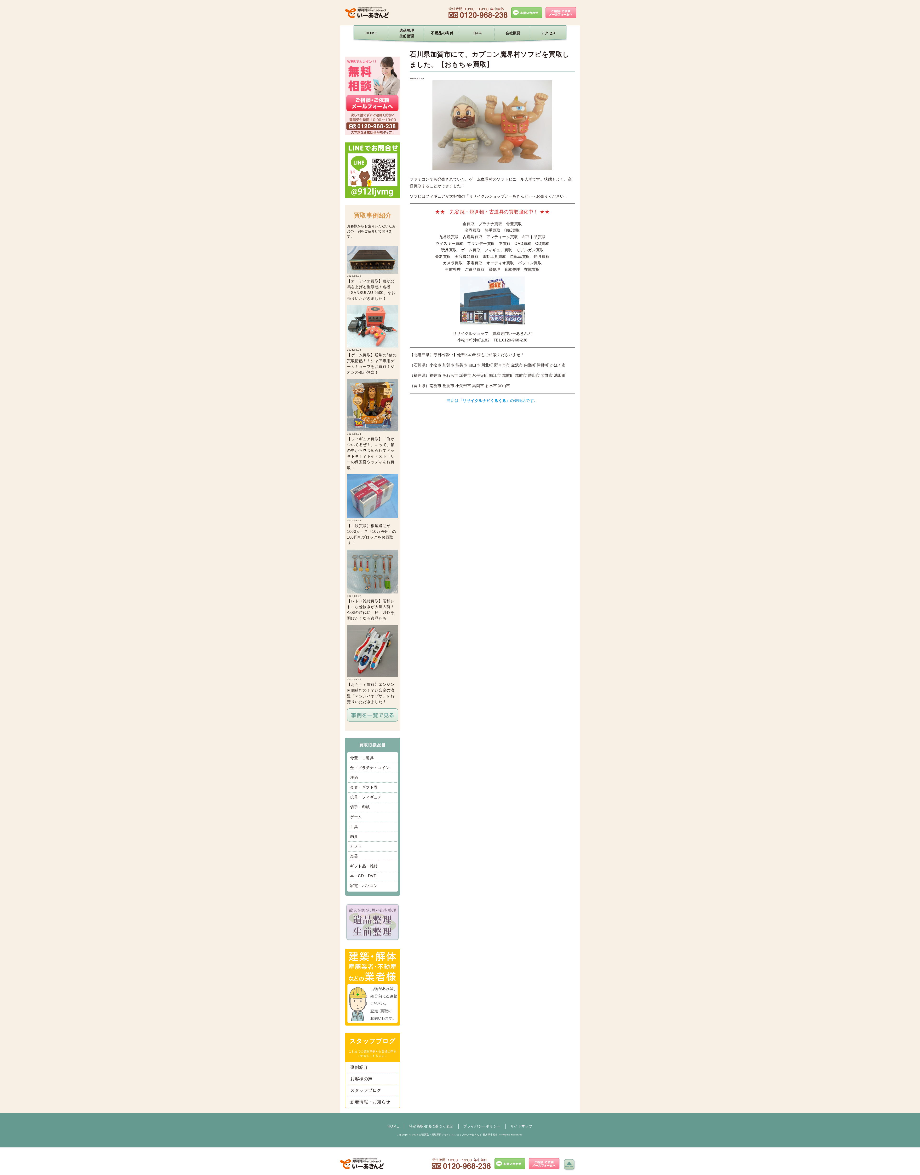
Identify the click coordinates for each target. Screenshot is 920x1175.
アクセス (548, 33)
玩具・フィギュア (366, 797)
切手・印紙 (360, 807)
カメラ (356, 846)
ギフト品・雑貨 (364, 866)
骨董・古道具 (362, 758)
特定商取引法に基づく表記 (431, 1126)
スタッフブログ (365, 1090)
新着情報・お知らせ (370, 1101)
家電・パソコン (364, 886)
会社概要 (513, 33)
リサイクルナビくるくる (484, 401)
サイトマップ (521, 1126)
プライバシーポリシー (481, 1126)
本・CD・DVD (363, 876)
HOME (371, 33)
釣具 (354, 836)
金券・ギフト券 (364, 787)
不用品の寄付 (442, 33)
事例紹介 (359, 1067)
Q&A (477, 33)
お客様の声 (361, 1078)
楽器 (354, 856)
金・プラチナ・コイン (370, 768)
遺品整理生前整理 (406, 33)
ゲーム (356, 817)
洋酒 (354, 778)
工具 (354, 827)
